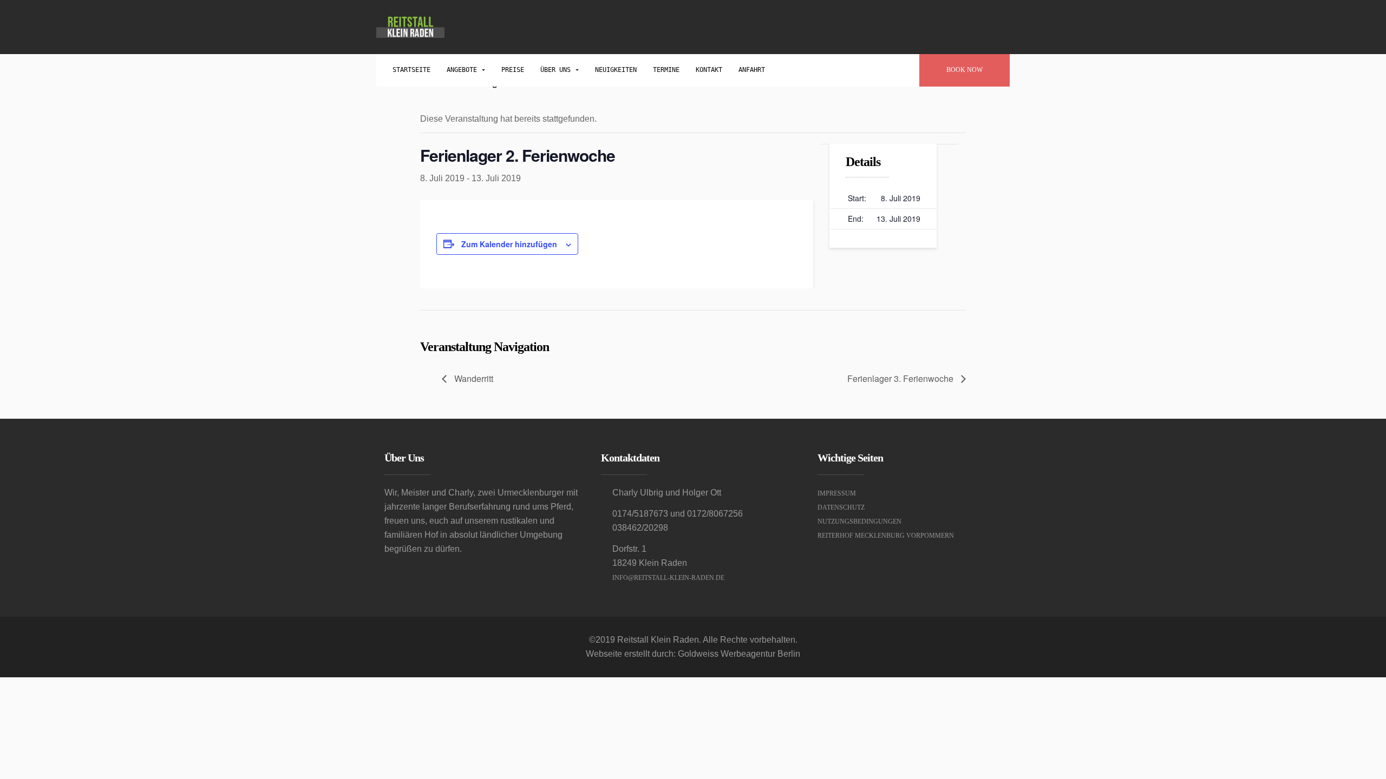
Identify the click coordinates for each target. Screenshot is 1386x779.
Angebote (464, 70)
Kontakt (709, 70)
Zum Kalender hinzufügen (509, 244)
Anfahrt (751, 70)
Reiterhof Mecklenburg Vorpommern (886, 535)
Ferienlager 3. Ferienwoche (901, 378)
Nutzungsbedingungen (859, 521)
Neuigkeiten (616, 70)
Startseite (411, 70)
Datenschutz (841, 507)
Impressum (837, 493)
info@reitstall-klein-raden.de (668, 578)
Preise (512, 70)
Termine (666, 70)
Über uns (557, 70)
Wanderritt (472, 378)
